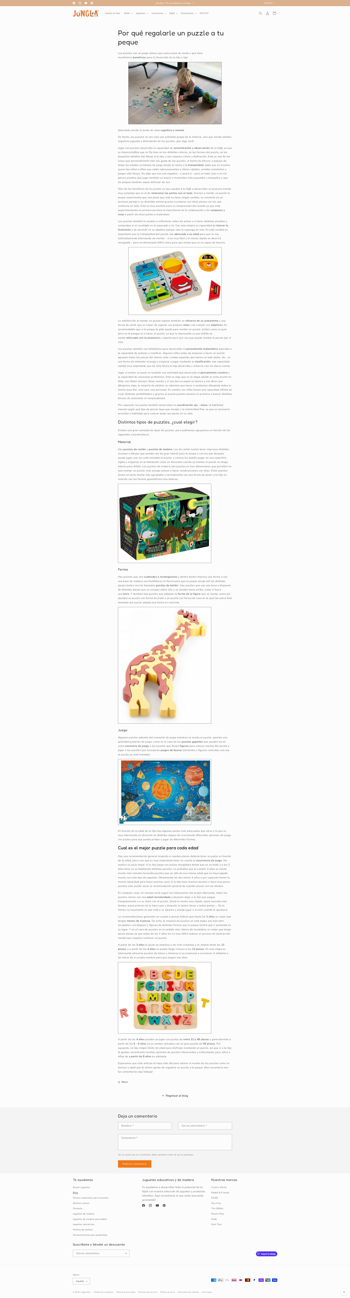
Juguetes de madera (83, 1213)
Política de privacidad (125, 1292)
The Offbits (217, 1208)
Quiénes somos (81, 1203)
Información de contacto (188, 1292)
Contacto (78, 1208)
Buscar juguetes (81, 1187)
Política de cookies (83, 1229)
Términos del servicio (147, 1292)
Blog (75, 1192)
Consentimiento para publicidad (90, 1235)
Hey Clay (216, 1203)
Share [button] (125, 1081)
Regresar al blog (177, 1096)
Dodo (214, 1219)
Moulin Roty (217, 1213)
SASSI (214, 1197)
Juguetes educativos (84, 1224)
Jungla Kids (86, 1292)
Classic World (218, 1187)
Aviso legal (207, 1292)
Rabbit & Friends (220, 1192)
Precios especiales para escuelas (91, 1197)
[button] (128, 13)
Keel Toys (216, 1224)
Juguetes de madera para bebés (90, 1219)
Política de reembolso (103, 1292)
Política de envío (167, 1292)
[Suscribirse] (125, 1253)
